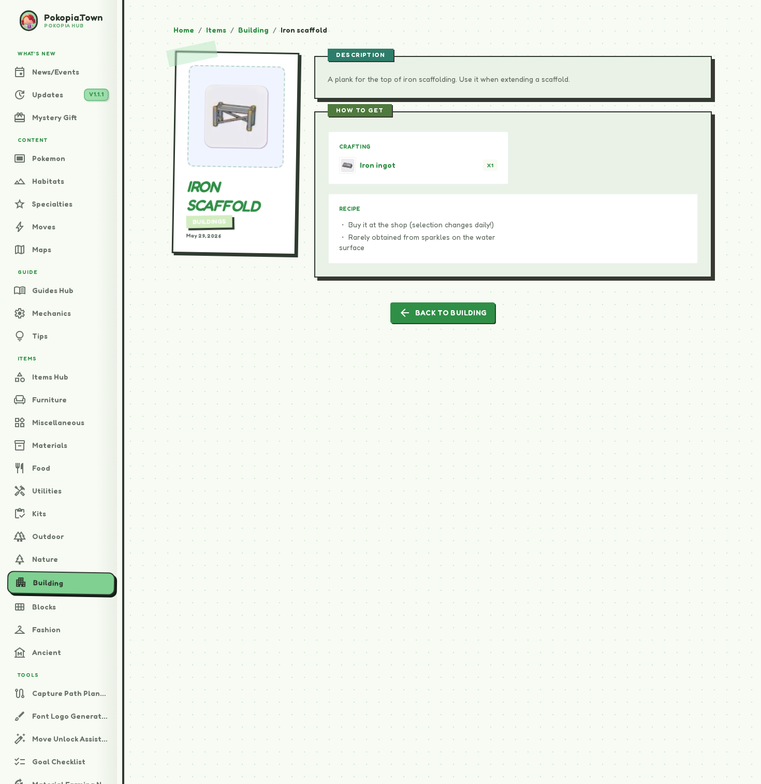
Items (216, 29)
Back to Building (443, 313)
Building (253, 29)
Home (183, 29)
